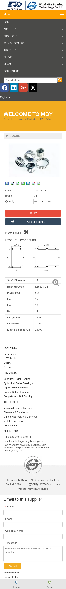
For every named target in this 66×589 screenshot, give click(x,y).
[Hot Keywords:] (59, 79)
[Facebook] (4, 87)
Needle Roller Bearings (16, 392)
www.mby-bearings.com (33, 444)
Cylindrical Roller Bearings (18, 383)
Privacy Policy (11, 572)
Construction (11, 425)
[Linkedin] (14, 87)
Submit (13, 566)
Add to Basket (35, 221)
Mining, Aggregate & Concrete (20, 416)
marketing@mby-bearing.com (27, 441)
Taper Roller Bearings (16, 387)
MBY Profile (10, 358)
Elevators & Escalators (16, 412)
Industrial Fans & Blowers (18, 407)
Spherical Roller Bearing (17, 378)
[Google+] (23, 87)
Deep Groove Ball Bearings (19, 396)
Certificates (10, 354)
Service (8, 367)
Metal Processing (13, 421)
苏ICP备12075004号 (40, 484)
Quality (7, 362)
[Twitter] (33, 87)
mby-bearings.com (38, 488)
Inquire (33, 213)
